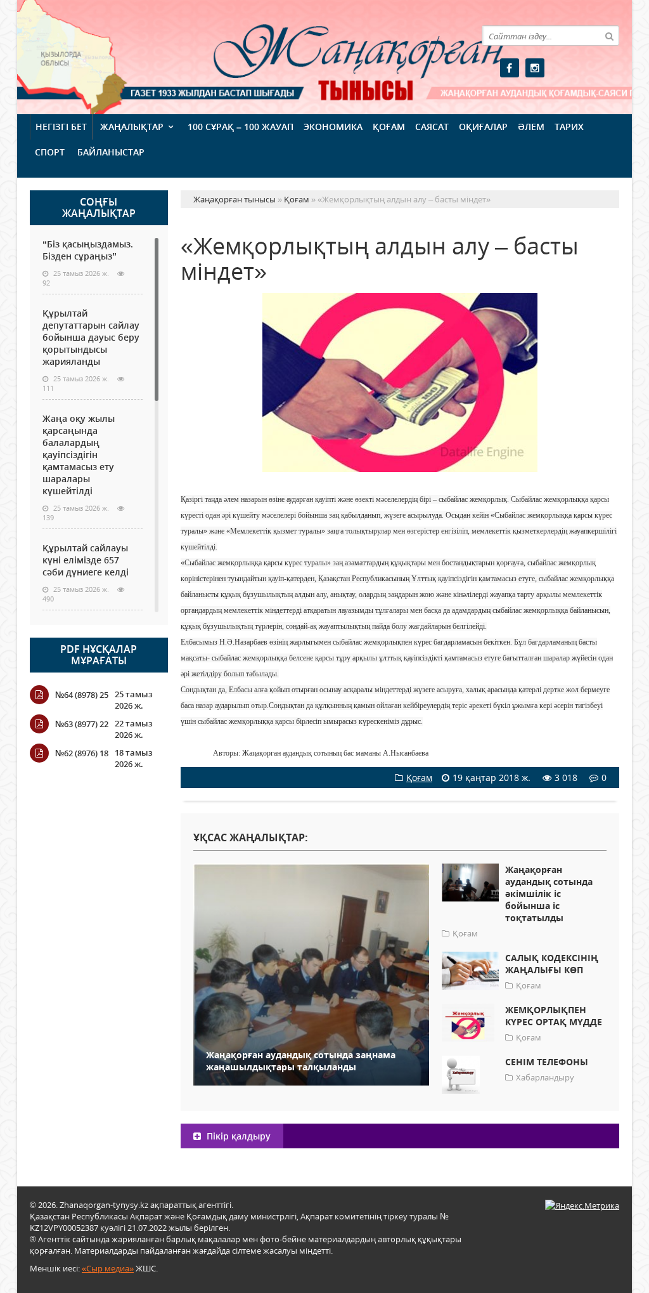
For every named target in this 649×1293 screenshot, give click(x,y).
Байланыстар (111, 152)
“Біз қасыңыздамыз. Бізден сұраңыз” (87, 250)
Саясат (432, 127)
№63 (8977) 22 (81, 724)
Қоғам (389, 127)
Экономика (333, 127)
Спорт (50, 152)
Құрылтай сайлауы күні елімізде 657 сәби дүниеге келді (85, 560)
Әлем (531, 127)
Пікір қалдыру (237, 1136)
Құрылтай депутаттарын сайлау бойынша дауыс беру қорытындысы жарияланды (90, 337)
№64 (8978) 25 (81, 694)
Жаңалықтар (132, 127)
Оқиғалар (483, 127)
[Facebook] (509, 67)
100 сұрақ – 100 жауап (240, 127)
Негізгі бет (61, 127)
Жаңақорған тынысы (297, 55)
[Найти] (609, 35)
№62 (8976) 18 (81, 753)
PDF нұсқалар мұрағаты (98, 654)
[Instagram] (534, 67)
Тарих (569, 127)
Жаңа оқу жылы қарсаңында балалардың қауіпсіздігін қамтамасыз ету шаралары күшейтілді (78, 454)
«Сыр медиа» (108, 1268)
